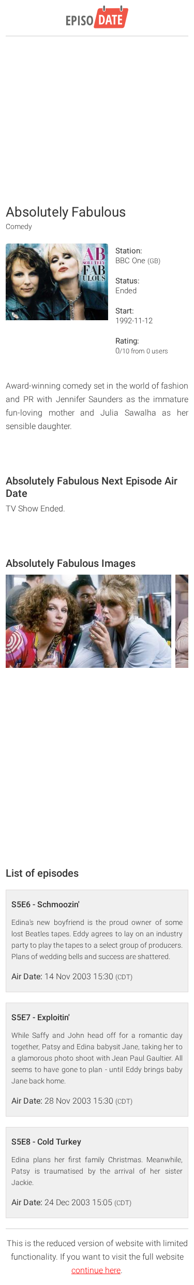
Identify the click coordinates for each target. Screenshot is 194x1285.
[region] (97, 119)
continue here (96, 1270)
